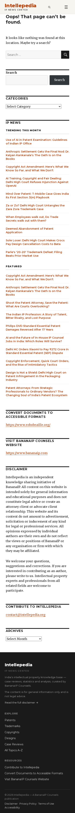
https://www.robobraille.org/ (28, 425)
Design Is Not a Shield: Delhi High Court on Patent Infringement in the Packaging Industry (36, 376)
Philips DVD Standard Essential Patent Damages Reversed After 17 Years (33, 327)
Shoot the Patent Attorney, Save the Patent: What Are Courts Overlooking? (37, 304)
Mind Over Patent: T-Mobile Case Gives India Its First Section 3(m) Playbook (37, 195)
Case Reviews (14, 744)
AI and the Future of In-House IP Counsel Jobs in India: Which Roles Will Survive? (35, 339)
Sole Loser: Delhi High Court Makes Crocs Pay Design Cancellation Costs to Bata (35, 242)
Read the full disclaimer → (21, 702)
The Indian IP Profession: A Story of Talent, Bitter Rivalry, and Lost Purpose (36, 316)
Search (11, 72)
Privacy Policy (28, 803)
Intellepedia (21, 5)
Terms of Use (46, 803)
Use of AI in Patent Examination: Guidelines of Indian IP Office (36, 141)
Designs (10, 738)
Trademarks (12, 726)
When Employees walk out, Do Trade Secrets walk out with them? (32, 218)
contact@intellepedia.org (25, 615)
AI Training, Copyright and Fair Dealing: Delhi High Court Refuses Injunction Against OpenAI (37, 182)
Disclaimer (11, 803)
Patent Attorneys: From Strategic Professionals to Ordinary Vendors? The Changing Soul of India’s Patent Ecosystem (36, 391)
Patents (10, 720)
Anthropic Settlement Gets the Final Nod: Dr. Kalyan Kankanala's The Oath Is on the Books (37, 155)
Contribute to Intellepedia (22, 767)
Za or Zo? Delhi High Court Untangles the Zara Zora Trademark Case (35, 207)
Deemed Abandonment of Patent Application (29, 230)
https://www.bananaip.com (27, 453)
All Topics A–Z (14, 750)
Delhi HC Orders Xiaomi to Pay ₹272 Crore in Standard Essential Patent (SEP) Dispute (37, 351)
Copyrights (12, 732)
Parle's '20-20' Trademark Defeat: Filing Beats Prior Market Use (34, 253)
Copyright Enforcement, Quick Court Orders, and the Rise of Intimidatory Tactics (37, 362)
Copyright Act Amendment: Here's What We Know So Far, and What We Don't (37, 168)
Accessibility (12, 807)
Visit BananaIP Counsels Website (27, 779)
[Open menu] (66, 7)
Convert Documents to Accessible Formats (34, 773)
